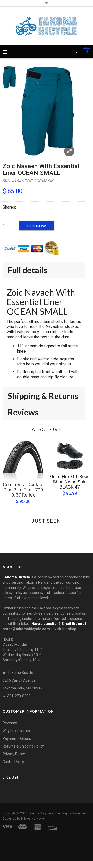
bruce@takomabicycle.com (26, 629)
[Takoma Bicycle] (46, 25)
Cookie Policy (13, 762)
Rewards (10, 723)
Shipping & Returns (43, 396)
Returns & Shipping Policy (23, 746)
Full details (27, 270)
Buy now (36, 226)
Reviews (23, 412)
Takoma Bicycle (40, 813)
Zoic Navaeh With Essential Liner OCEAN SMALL (41, 170)
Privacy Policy (14, 754)
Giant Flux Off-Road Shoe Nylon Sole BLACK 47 (70, 482)
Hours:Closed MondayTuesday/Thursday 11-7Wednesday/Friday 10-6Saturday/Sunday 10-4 (22, 649)
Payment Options (17, 738)
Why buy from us (16, 731)
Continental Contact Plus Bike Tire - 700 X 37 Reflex (23, 490)
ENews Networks (33, 818)
